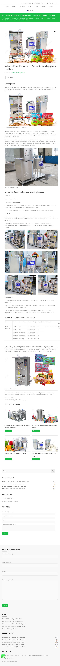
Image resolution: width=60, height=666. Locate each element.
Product (14, 6)
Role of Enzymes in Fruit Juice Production (12, 621)
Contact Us (51, 6)
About (36, 6)
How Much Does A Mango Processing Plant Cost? (14, 626)
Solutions (22, 6)
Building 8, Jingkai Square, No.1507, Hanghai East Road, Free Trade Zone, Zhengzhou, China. (26, 655)
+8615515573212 (8, 498)
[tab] (9, 77)
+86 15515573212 (27, 3)
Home (7, 6)
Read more (8, 430)
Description (10, 77)
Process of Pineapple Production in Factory (12, 629)
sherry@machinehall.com (39, 3)
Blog (30, 6)
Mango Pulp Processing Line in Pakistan (12, 619)
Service (43, 6)
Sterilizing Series (20, 72)
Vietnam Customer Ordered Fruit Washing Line (13, 624)
